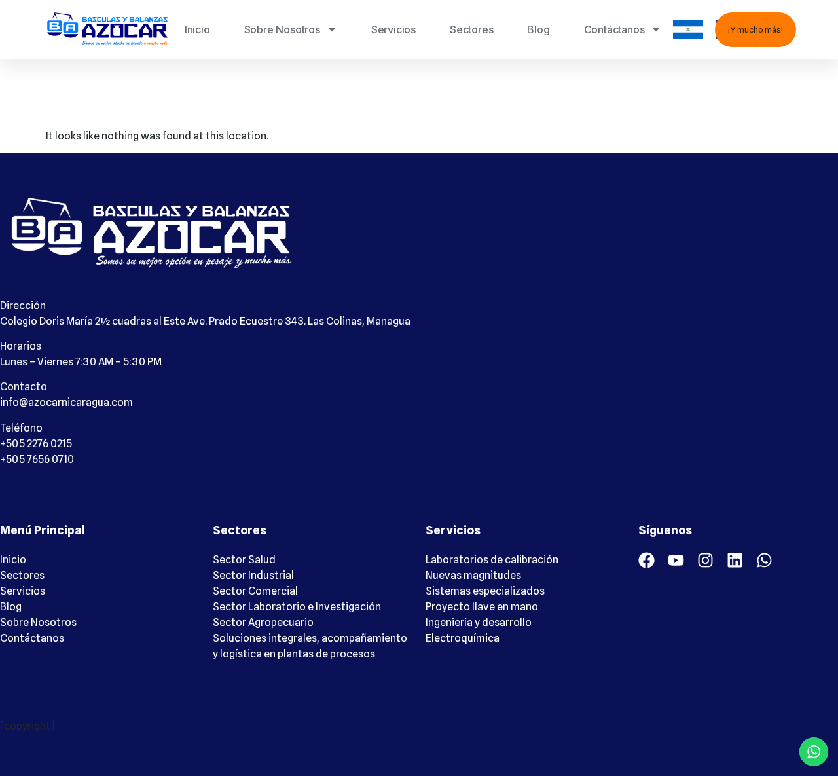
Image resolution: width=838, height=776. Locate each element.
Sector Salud (244, 559)
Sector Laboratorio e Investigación (297, 606)
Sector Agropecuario (263, 622)
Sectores (471, 29)
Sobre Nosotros (282, 29)
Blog (538, 29)
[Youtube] (676, 560)
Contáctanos (614, 29)
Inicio (197, 29)
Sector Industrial (253, 575)
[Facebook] (646, 560)
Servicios (393, 29)
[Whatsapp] (764, 560)
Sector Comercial (255, 591)
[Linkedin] (735, 560)
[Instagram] (705, 560)
